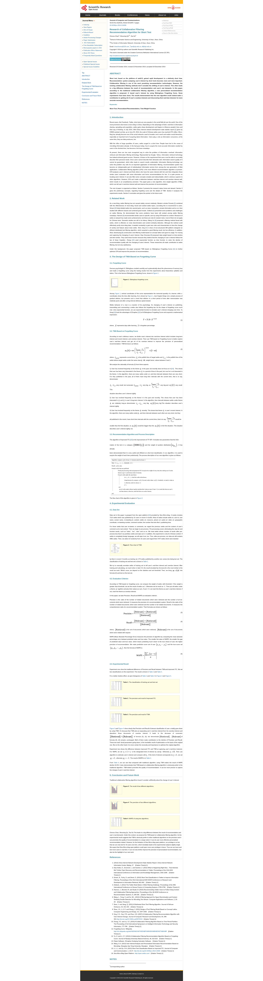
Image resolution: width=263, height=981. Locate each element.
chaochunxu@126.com (121, 46)
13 (139, 312)
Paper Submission (88, 40)
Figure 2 (139, 498)
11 (174, 249)
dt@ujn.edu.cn (146, 46)
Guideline (86, 35)
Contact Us (141, 974)
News (147, 15)
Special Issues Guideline (90, 67)
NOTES (84, 103)
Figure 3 (159, 676)
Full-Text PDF (167, 23)
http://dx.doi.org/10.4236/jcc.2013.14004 (147, 951)
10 (133, 240)
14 (172, 368)
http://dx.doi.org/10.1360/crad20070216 (129, 919)
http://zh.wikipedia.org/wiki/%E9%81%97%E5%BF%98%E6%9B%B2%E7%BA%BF (140, 931)
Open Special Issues (89, 61)
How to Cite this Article (170, 33)
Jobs (176, 15)
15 (131, 440)
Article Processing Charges (91, 37)
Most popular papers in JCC (92, 48)
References (86, 99)
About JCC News (88, 53)
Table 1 (145, 561)
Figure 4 (168, 676)
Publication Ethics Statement (92, 50)
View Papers (87, 27)
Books (117, 15)
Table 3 (159, 672)
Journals (102, 15)
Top (83, 73)
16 (149, 515)
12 (115, 312)
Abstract (165, 20)
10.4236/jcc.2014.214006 (118, 25)
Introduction (86, 79)
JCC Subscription (88, 42)
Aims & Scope (87, 30)
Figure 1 (155, 273)
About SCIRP (127, 974)
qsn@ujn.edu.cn (135, 46)
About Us (162, 15)
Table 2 (151, 672)
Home (87, 15)
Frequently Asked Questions (92, 55)
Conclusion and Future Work (91, 96)
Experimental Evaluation (90, 92)
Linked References (168, 30)
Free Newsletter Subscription (92, 45)
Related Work (86, 83)
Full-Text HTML (167, 25)
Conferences (132, 15)
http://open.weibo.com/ (142, 953)
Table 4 (148, 758)
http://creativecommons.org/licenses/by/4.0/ (124, 55)
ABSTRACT (86, 76)
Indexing (85, 25)
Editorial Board (87, 32)
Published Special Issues (91, 64)
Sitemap (134, 974)
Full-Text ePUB (167, 28)
